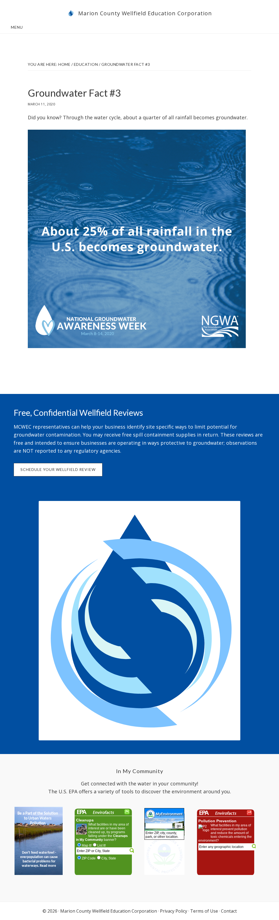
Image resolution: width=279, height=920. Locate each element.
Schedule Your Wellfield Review (58, 469)
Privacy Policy (173, 911)
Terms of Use (204, 911)
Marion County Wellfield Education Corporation (145, 13)
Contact (229, 911)
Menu (17, 27)
